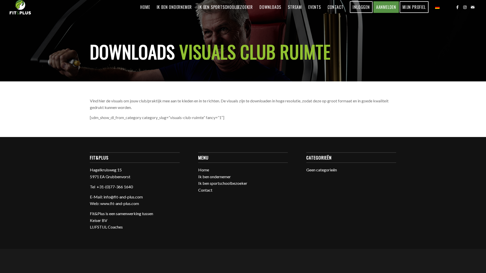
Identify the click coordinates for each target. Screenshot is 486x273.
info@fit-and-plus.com (123, 196)
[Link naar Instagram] (465, 7)
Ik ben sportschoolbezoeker (222, 183)
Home (203, 169)
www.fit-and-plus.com (119, 203)
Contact (205, 190)
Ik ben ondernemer (214, 176)
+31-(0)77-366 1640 (115, 186)
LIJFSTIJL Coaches (106, 226)
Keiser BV (98, 220)
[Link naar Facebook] (457, 7)
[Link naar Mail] (472, 7)
